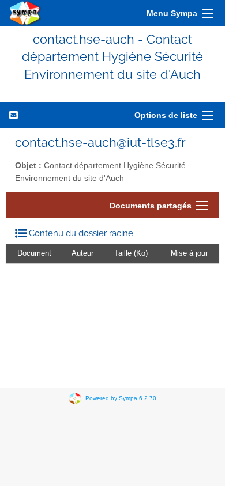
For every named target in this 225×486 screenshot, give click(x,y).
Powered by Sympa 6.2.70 (120, 398)
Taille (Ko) (131, 253)
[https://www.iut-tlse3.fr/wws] (25, 13)
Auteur (82, 253)
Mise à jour (189, 253)
